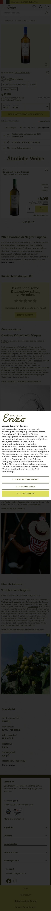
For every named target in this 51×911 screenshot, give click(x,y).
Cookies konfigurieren (25, 479)
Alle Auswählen (25, 493)
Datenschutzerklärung (34, 464)
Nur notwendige (25, 486)
